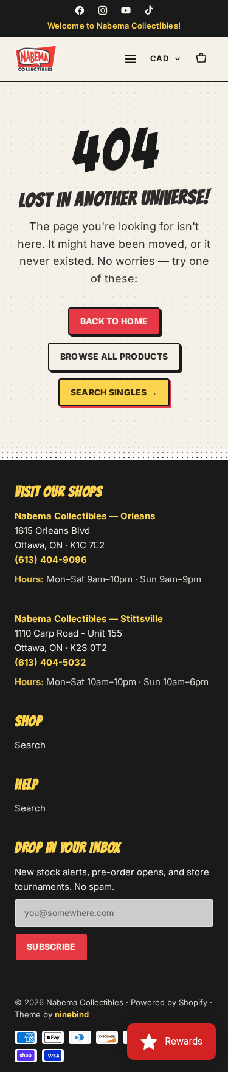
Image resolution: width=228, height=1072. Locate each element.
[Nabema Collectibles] (36, 58)
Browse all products (114, 356)
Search (30, 745)
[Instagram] (102, 10)
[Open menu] (131, 59)
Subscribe (51, 946)
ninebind (72, 1014)
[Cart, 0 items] (201, 59)
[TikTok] (148, 10)
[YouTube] (125, 10)
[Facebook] (79, 10)
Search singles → (114, 392)
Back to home (114, 321)
